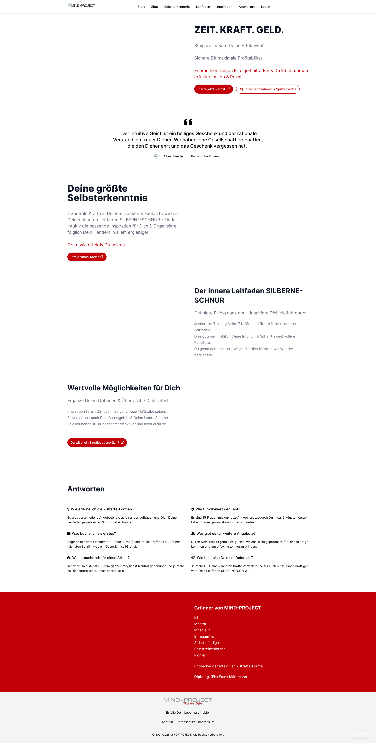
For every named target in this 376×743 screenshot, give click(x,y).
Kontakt (362, 734)
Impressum (206, 722)
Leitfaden (203, 7)
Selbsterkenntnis (177, 7)
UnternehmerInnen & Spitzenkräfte (270, 89)
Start (141, 7)
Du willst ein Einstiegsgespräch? (94, 442)
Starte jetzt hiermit (211, 89)
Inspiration (224, 7)
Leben (265, 7)
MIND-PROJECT (180, 734)
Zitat (154, 7)
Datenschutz (185, 722)
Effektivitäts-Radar (84, 257)
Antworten (247, 7)
